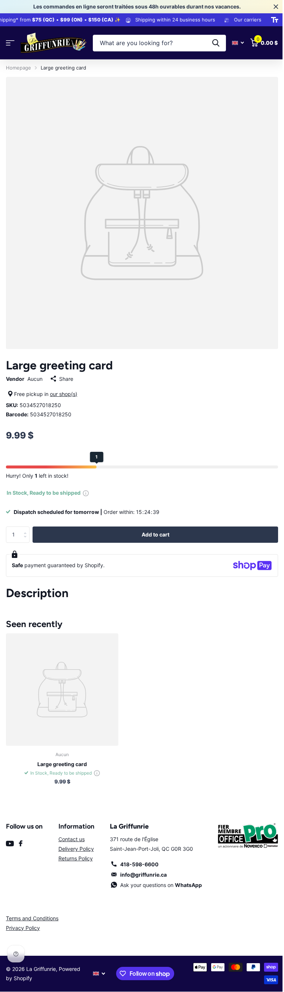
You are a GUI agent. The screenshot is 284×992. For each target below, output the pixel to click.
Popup (86, 493)
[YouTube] (10, 843)
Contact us (71, 839)
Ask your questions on (161, 885)
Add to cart (155, 534)
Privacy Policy (23, 928)
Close (276, 6)
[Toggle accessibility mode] (274, 20)
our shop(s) (63, 394)
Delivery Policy (76, 849)
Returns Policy (75, 858)
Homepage (18, 68)
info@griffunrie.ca (143, 874)
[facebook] (21, 843)
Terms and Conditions (32, 918)
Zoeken (216, 43)
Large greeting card (62, 764)
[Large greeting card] (62, 689)
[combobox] (159, 43)
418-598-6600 (139, 864)
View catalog (10, 43)
